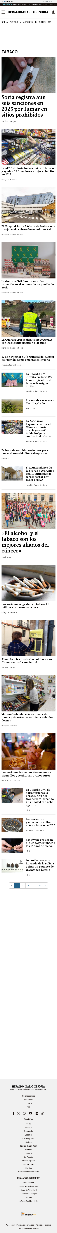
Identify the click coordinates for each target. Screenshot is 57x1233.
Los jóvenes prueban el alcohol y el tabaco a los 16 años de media (40, 843)
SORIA (5, 22)
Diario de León (28, 1183)
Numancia (28, 1131)
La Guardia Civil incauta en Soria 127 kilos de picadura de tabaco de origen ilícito (39, 380)
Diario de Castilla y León (28, 1186)
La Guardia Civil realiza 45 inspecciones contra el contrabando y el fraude (27, 341)
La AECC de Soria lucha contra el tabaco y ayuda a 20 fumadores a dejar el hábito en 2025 (28, 171)
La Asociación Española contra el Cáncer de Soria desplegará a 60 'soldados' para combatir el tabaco (38, 428)
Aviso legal (10, 1225)
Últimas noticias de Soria (28, 1172)
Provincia (28, 1127)
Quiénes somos (28, 1096)
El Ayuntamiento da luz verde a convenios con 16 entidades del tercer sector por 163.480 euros (40, 474)
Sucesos (28, 1153)
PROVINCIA (15, 22)
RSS (28, 1107)
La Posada (28, 1157)
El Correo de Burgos (29, 1194)
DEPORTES (40, 22)
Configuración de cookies (28, 1229)
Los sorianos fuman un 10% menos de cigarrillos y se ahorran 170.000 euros (26, 774)
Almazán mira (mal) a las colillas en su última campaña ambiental (27, 661)
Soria (28, 1124)
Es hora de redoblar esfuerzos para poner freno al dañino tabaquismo (25, 452)
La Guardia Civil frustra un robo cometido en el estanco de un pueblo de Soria (28, 284)
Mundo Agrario (28, 1161)
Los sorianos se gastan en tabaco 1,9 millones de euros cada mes (25, 605)
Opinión (28, 1168)
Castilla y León (28, 1139)
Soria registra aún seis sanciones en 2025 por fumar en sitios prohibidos (24, 106)
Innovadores (28, 1164)
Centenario (35, 4)
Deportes (28, 1135)
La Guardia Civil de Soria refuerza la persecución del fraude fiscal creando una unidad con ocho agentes (40, 797)
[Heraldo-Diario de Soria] (28, 12)
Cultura (29, 1142)
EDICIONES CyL (47, 1)
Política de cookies (43, 1225)
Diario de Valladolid (29, 1190)
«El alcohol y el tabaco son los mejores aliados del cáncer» (25, 542)
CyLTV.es (28, 1197)
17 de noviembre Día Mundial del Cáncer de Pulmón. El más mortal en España (28, 358)
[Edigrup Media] (28, 1214)
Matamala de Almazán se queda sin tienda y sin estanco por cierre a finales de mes (27, 717)
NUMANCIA (28, 22)
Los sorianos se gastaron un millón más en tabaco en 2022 (40, 822)
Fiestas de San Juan (28, 1146)
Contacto (28, 1103)
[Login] (53, 12)
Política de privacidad (25, 1225)
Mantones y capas (21, 4)
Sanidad (28, 1150)
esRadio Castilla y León (28, 1201)
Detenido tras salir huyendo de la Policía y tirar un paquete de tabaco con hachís (40, 865)
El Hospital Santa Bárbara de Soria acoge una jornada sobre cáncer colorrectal (28, 228)
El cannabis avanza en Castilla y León (40, 402)
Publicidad (28, 1100)
